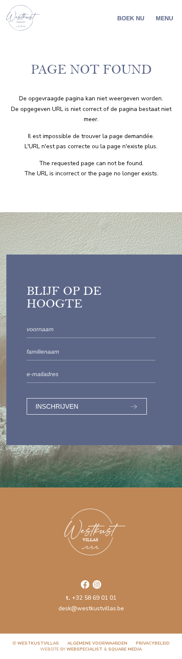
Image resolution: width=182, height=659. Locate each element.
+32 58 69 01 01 (91, 598)
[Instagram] (97, 584)
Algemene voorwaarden (97, 643)
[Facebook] (85, 584)
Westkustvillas (38, 643)
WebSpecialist (84, 649)
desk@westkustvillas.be (91, 608)
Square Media (125, 649)
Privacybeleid (153, 643)
